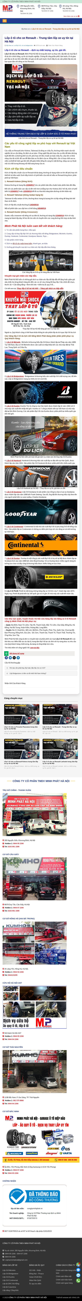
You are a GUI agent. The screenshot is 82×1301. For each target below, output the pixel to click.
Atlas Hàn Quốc (35, 1280)
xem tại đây (34, 648)
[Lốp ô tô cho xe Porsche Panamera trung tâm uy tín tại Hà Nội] (21, 714)
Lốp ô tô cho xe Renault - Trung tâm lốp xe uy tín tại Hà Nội (60, 728)
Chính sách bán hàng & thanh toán (67, 1271)
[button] (39, 653)
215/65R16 (59, 216)
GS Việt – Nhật (35, 1270)
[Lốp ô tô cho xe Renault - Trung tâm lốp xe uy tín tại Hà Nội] (60, 714)
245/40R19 (41, 208)
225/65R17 (14, 191)
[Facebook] (78, 1270)
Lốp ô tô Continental (15, 527)
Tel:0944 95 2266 (26, 13)
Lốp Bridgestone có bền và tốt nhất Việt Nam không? (28, 673)
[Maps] (78, 1264)
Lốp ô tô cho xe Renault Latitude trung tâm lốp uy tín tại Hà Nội (60, 762)
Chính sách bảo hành (64, 1280)
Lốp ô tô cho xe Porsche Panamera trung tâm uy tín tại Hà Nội (21, 728)
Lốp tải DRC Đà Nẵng (11, 1284)
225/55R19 (27, 191)
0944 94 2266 (10, 1257)
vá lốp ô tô (17, 45)
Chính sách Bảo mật (63, 1276)
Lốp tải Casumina (9, 1287)
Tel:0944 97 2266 (47, 11)
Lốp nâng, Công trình (10, 1290)
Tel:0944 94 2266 (68, 11)
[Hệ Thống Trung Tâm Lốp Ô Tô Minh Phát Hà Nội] (8, 8)
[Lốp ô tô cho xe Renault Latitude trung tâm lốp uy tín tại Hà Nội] (60, 749)
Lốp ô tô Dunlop (13, 558)
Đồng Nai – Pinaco (36, 1274)
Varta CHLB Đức (35, 1277)
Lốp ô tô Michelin (13, 342)
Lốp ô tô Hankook (14, 461)
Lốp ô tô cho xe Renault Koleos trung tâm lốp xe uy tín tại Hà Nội (21, 762)
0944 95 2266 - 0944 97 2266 (16, 1254)
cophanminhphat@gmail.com (16, 1260)
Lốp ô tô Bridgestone (15, 376)
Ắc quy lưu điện (35, 1284)
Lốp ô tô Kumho (13, 406)
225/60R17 (30, 185)
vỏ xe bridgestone (27, 45)
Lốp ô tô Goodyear (14, 492)
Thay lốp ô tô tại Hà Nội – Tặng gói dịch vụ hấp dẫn (40, 288)
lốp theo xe (25, 29)
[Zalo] (78, 1275)
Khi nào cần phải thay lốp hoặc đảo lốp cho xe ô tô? (27, 668)
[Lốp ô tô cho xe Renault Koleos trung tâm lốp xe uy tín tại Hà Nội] (21, 749)
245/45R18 (34, 205)
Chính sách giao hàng (64, 1283)
